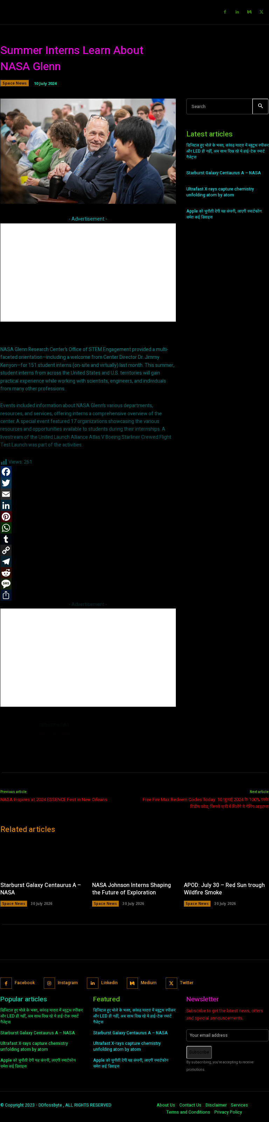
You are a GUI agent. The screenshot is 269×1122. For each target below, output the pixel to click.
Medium (149, 983)
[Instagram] (49, 983)
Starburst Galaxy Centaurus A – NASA (223, 173)
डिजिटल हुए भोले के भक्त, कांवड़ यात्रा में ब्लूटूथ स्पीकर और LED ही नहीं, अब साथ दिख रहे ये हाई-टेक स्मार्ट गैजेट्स (227, 151)
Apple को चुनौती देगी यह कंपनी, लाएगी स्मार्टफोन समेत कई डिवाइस (224, 214)
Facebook (25, 983)
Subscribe (199, 1052)
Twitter (186, 983)
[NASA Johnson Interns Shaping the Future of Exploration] (134, 858)
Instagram (68, 983)
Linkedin (109, 983)
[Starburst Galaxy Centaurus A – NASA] (42, 858)
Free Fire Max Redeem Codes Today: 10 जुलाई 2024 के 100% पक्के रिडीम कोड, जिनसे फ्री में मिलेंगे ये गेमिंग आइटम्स (206, 803)
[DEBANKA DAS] (17, 738)
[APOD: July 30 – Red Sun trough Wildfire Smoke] (226, 858)
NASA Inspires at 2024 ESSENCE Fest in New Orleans (53, 799)
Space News (14, 83)
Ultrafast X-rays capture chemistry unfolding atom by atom (220, 192)
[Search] (260, 106)
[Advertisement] (88, 272)
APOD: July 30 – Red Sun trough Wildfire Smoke (224, 889)
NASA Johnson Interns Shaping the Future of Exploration (131, 889)
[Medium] (249, 12)
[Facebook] (225, 12)
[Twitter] (261, 12)
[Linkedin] (237, 12)
